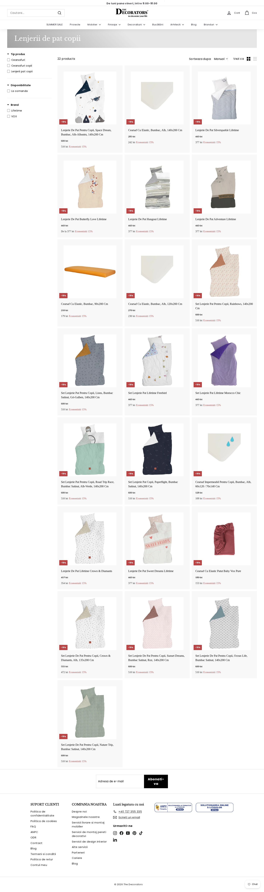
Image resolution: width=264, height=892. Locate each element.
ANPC (34, 832)
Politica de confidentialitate (42, 814)
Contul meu (39, 865)
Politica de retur (42, 859)
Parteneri (78, 852)
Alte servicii (80, 847)
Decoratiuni (135, 24)
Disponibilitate (21, 85)
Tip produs (18, 54)
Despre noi (79, 811)
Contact (37, 843)
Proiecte (75, 24)
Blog (194, 24)
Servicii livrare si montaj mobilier (88, 825)
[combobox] (36, 13)
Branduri (209, 24)
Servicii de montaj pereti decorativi (89, 834)
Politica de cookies (44, 821)
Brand (15, 105)
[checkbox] (28, 60)
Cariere (77, 858)
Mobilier (92, 24)
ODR (33, 837)
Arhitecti (175, 24)
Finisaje (113, 24)
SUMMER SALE (55, 24)
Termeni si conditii (43, 854)
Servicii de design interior (89, 841)
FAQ (33, 826)
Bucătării (157, 24)
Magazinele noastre (86, 817)
